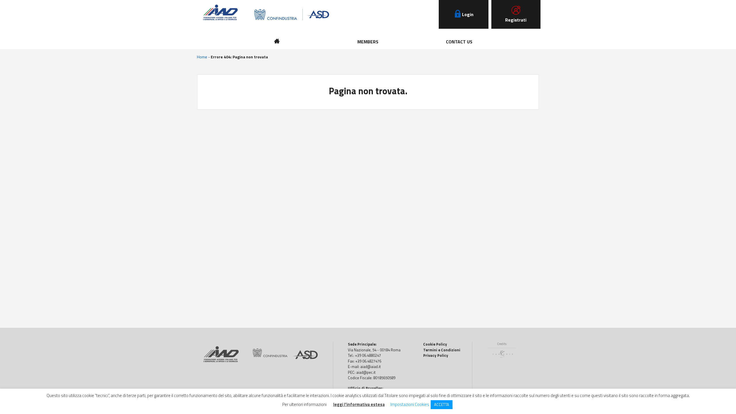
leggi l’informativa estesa (359, 404)
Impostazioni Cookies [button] (409, 404)
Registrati (515, 19)
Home (202, 57)
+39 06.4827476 (368, 361)
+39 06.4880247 (368, 355)
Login (468, 14)
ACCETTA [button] (441, 404)
